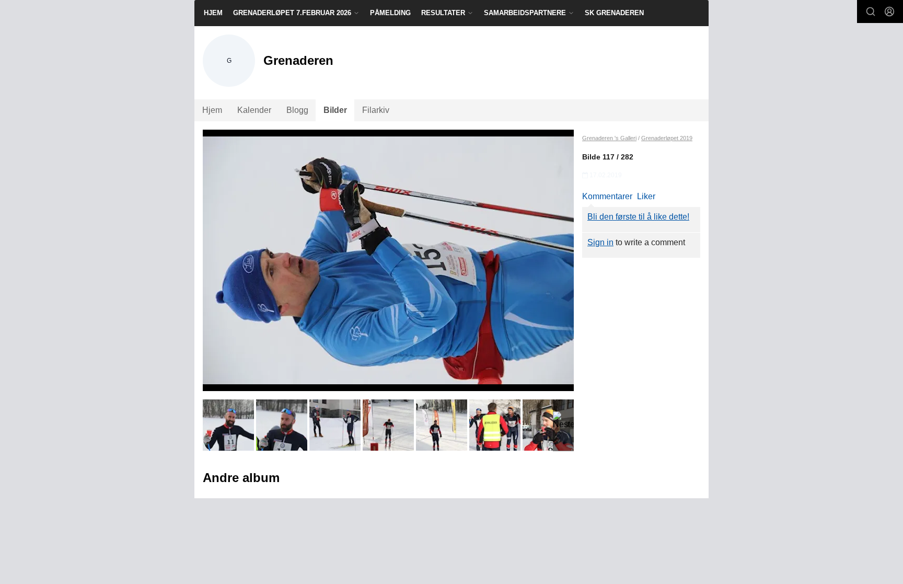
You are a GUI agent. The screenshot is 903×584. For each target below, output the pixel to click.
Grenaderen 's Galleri (609, 138)
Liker (646, 196)
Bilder (335, 110)
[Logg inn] (889, 11)
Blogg (297, 110)
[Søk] (870, 11)
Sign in (600, 242)
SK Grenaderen (614, 13)
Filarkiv (375, 110)
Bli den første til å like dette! (638, 216)
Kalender (254, 110)
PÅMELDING (390, 13)
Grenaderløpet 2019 (666, 138)
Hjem (213, 13)
